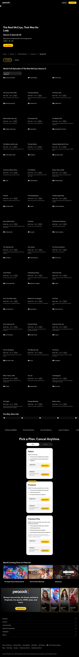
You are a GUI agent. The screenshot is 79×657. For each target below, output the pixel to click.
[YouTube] (75, 644)
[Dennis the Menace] (48, 422)
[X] (71, 648)
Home (4, 54)
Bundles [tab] (45, 444)
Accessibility (26, 645)
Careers (16, 648)
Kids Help (9, 648)
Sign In (64, 2)
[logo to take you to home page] (6, 3)
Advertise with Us (25, 648)
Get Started (72, 2)
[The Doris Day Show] (30, 422)
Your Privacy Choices (55, 645)
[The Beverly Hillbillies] (12, 422)
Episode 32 (43, 54)
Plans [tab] (33, 444)
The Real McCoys (22, 54)
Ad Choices (42, 645)
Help (3, 648)
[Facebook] (67, 644)
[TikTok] (71, 644)
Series (12, 54)
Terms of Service (7, 645)
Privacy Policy (17, 645)
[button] (15, 572)
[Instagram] (67, 648)
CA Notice (34, 645)
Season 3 (33, 54)
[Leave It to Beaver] (66, 422)
